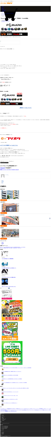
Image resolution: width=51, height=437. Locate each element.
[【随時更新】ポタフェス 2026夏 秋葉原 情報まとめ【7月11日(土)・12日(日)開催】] (2, 380)
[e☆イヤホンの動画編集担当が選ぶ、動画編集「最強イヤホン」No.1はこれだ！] (2, 373)
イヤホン (41, 408)
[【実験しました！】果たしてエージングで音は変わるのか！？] (2, 404)
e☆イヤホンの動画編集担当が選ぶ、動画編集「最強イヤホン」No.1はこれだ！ (11, 371)
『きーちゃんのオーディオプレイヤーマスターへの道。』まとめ (10, 395)
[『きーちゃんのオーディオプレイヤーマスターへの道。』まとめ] (2, 397)
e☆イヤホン (3, 21)
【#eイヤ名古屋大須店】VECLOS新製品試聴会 (7, 258)
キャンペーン (3, 7)
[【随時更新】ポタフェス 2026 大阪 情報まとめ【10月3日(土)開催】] (2, 377)
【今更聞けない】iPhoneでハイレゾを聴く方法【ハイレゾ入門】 (10, 399)
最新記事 (3, 6)
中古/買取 (3, 11)
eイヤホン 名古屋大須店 (5, 427)
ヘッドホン (24, 409)
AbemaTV (2, 167)
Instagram (3, 243)
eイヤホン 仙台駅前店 (4, 428)
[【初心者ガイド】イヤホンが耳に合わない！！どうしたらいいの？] (2, 393)
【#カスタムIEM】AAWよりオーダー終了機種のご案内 (8, 277)
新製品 (2, 8)
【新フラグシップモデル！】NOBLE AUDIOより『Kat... (9, 286)
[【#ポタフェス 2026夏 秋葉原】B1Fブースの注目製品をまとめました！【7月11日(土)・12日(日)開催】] (2, 384)
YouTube (3, 433)
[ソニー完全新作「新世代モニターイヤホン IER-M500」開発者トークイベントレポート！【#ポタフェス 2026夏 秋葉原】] (2, 369)
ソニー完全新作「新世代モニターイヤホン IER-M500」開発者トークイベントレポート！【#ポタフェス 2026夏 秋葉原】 (16, 367)
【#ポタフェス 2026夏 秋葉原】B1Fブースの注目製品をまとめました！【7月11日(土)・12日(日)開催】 (14, 382)
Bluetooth (9, 408)
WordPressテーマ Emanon (5, 436)
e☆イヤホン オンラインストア (5, 423)
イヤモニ (44, 408)
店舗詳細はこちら (3, 225)
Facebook (3, 432)
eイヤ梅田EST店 (17, 408)
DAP (11, 408)
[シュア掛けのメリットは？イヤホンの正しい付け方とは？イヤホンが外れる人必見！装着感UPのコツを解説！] (2, 390)
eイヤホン (13, 408)
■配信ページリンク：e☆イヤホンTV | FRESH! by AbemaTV (9, 169)
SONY (31, 408)
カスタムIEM (3, 10)
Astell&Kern (3, 408)
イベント (38, 408)
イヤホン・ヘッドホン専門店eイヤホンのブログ (5, 435)
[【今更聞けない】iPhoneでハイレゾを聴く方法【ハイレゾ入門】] (2, 401)
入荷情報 (3, 9)
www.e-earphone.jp (7, 175)
